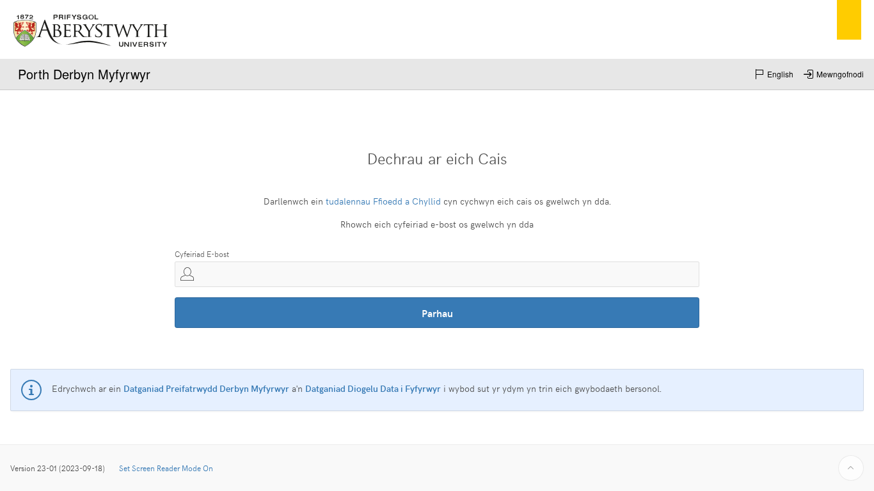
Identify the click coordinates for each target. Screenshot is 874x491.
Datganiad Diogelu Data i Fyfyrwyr (373, 388)
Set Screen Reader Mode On (166, 468)
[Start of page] (851, 468)
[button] (774, 74)
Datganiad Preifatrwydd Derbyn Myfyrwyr (206, 388)
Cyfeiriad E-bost (202, 254)
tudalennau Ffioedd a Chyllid (383, 201)
